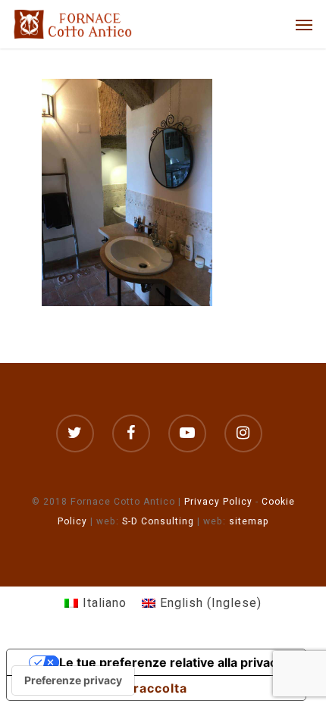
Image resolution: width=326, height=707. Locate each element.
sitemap (249, 521)
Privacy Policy (218, 501)
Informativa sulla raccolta (103, 688)
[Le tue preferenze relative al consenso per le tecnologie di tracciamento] (73, 680)
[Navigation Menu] (304, 24)
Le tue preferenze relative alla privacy (171, 662)
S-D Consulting (158, 521)
